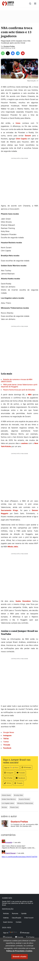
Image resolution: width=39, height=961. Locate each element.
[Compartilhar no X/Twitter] (8, 53)
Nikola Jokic (13, 547)
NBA (30, 395)
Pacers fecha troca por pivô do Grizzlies (19, 390)
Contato (18, 922)
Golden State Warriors (9, 799)
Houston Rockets (24, 799)
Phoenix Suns (14, 807)
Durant (28, 136)
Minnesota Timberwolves (25, 803)
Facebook (21, 778)
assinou (24, 443)
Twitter (6, 742)
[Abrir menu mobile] (35, 4)
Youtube (22, 773)
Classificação (16, 918)
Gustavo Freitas (9, 46)
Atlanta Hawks (6, 795)
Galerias (6, 918)
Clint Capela (21, 139)
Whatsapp (27, 767)
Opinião (24, 913)
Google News (8, 732)
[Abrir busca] (30, 3)
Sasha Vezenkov (23, 601)
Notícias (4, 807)
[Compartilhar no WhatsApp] (3, 53)
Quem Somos (8, 922)
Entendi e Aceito (19, 957)
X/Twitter (9, 778)
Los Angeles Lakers (8, 803)
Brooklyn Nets (18, 795)
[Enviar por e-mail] (23, 53)
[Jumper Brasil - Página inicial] (8, 3)
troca (18, 123)
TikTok (8, 783)
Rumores (15, 913)
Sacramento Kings (9, 510)
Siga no (6, 767)
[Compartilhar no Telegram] (18, 53)
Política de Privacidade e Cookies (19, 951)
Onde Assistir (28, 918)
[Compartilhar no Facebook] (13, 53)
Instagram (9, 773)
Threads (19, 783)
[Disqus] (19, 864)
